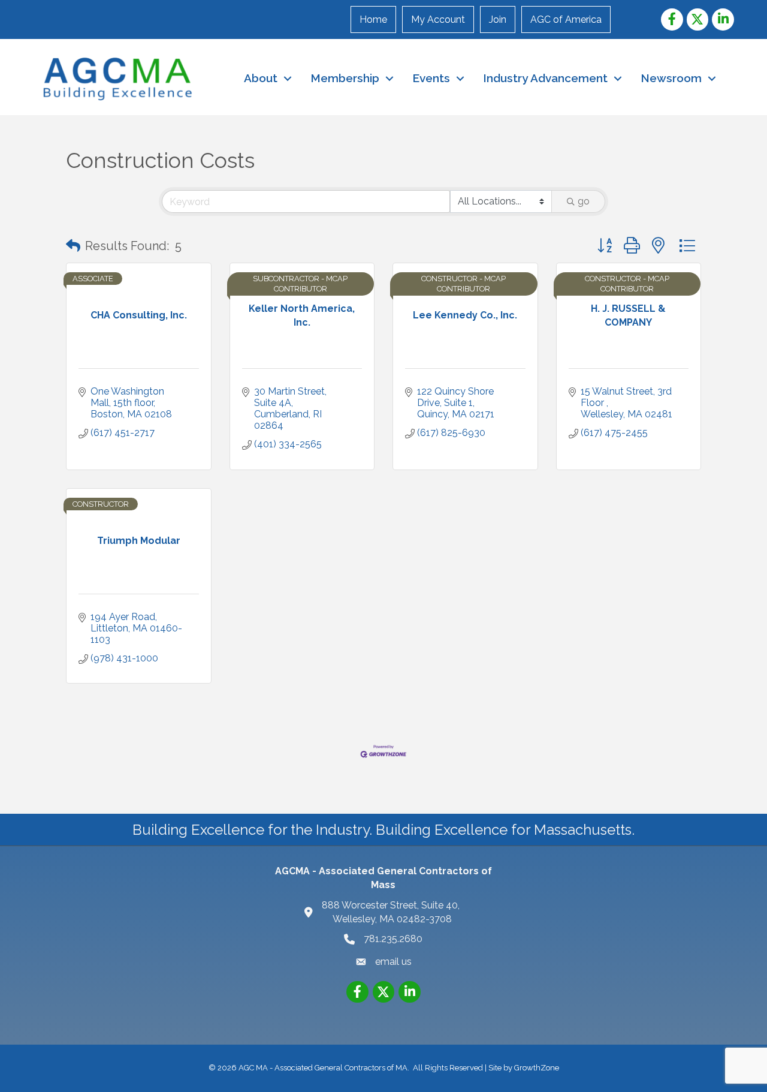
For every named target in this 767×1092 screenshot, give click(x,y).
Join (497, 19)
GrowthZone (536, 1067)
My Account (438, 19)
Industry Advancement (545, 78)
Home (373, 19)
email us (393, 961)
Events (431, 78)
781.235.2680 (393, 938)
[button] (73, 246)
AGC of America (566, 19)
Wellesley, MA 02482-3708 (392, 912)
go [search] (584, 201)
